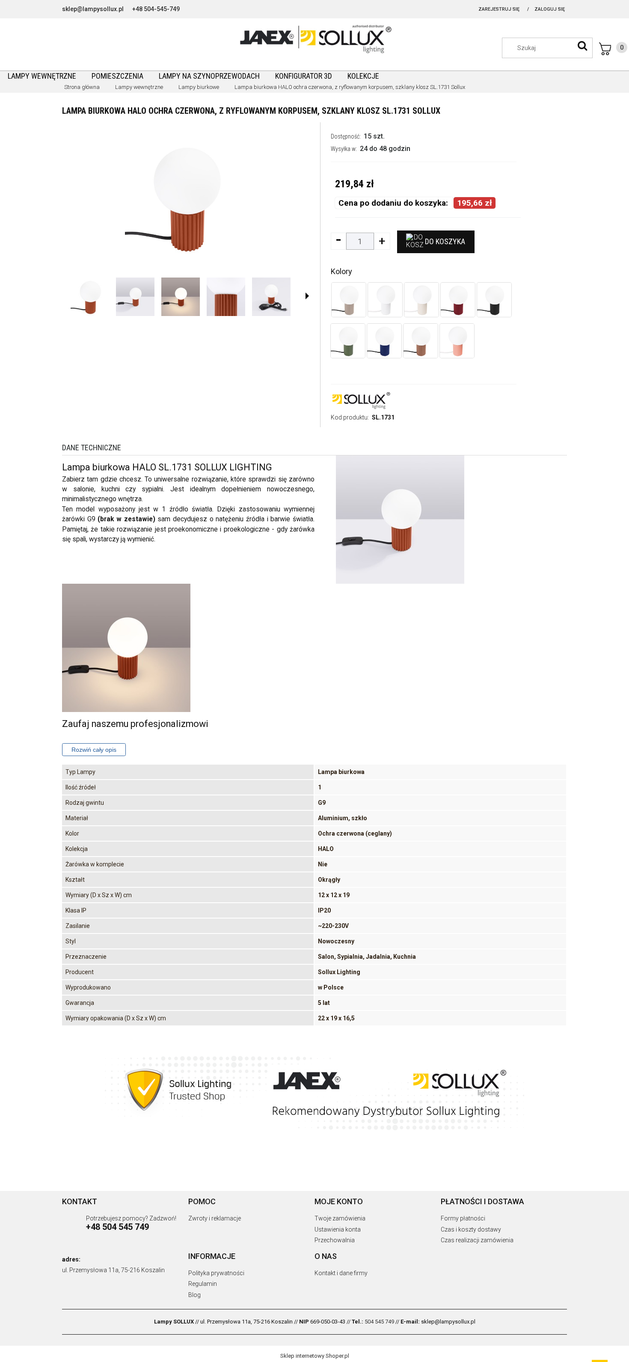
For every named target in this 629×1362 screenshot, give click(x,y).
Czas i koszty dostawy (471, 1229)
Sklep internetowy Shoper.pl (314, 1356)
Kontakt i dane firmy (341, 1273)
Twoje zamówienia (339, 1218)
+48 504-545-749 (156, 9)
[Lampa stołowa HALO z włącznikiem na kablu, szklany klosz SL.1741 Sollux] (384, 341)
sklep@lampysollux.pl (93, 9)
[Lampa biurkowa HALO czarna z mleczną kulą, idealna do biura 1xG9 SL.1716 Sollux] (494, 300)
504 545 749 (379, 1321)
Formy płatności (463, 1218)
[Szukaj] (582, 45)
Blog (194, 1294)
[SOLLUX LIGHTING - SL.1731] (90, 297)
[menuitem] (42, 76)
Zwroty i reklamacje (214, 1218)
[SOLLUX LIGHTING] (361, 399)
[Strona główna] (314, 38)
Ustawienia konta (337, 1229)
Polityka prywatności (216, 1273)
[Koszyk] (613, 49)
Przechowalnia (334, 1240)
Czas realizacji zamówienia (477, 1240)
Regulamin (202, 1283)
